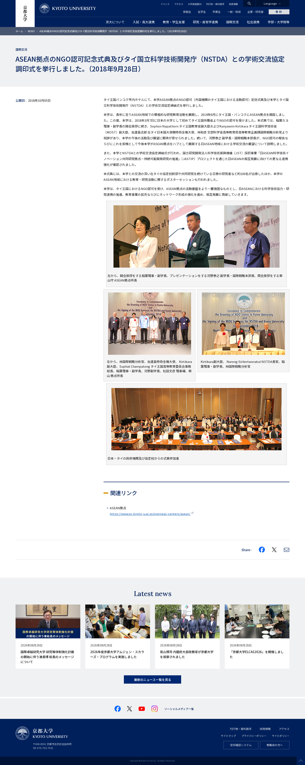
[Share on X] (274, 549)
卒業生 (216, 12)
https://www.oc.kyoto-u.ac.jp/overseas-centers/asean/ (150, 514)
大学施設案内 (194, 4)
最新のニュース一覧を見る (152, 679)
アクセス (178, 4)
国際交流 (21, 49)
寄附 (279, 12)
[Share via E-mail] (286, 550)
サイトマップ (228, 735)
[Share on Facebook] (262, 550)
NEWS (31, 31)
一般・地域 (234, 12)
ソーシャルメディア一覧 (179, 709)
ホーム (19, 31)
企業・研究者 (255, 12)
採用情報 (233, 4)
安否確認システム (241, 745)
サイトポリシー (280, 735)
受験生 (187, 12)
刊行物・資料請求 (215, 4)
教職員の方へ (275, 745)
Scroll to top (301, 761)
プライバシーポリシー (254, 735)
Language (270, 3)
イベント (165, 4)
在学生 (202, 12)
